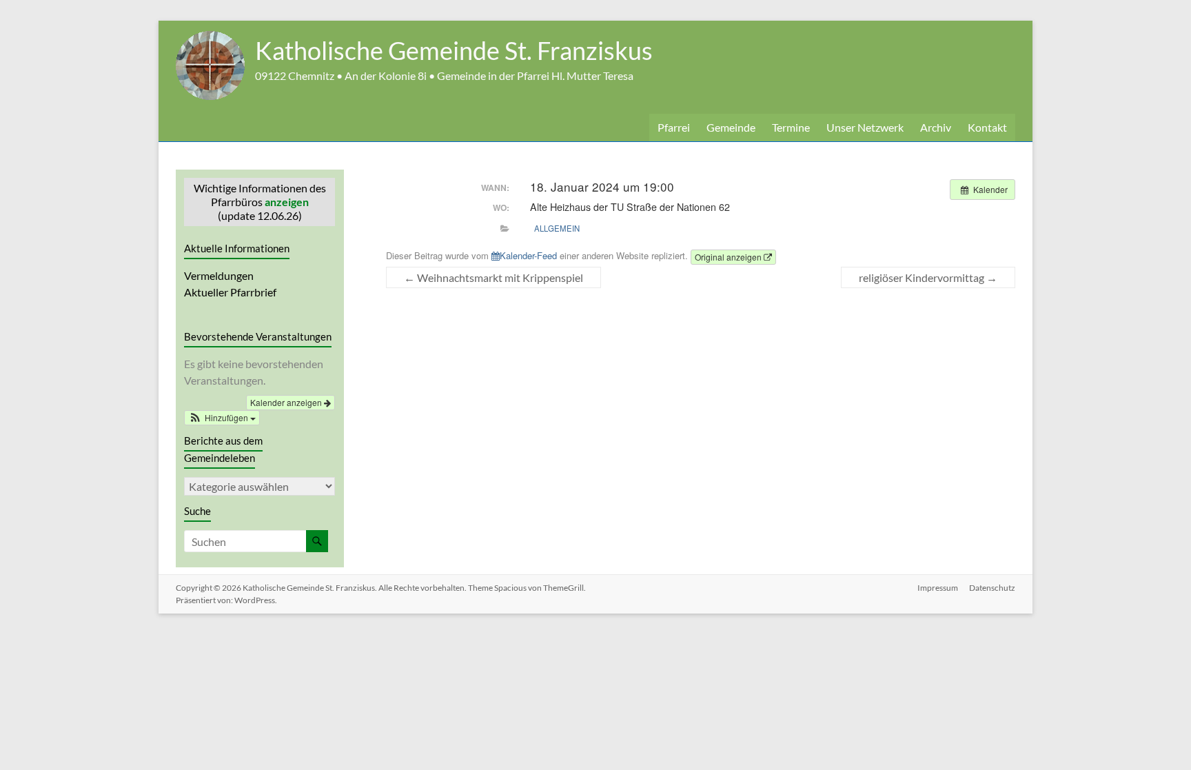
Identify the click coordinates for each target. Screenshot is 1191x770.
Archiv (935, 127)
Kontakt (987, 127)
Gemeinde (730, 127)
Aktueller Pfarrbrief (230, 291)
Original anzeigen (729, 257)
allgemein (557, 228)
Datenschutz (992, 587)
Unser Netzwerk (865, 127)
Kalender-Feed (528, 255)
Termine (791, 127)
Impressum (937, 587)
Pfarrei (674, 127)
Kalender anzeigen (287, 402)
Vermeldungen (219, 275)
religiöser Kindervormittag (928, 277)
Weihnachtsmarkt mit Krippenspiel (493, 277)
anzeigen (287, 201)
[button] (222, 418)
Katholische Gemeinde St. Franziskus (454, 50)
